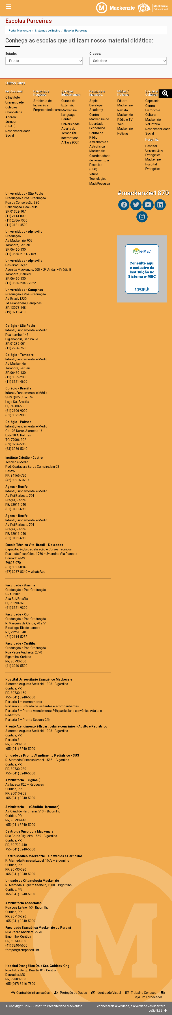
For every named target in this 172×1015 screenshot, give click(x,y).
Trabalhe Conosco (143, 992)
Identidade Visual (109, 992)
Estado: (11, 53)
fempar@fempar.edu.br (22, 950)
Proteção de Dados (73, 992)
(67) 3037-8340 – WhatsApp (25, 571)
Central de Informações (33, 992)
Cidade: (95, 53)
